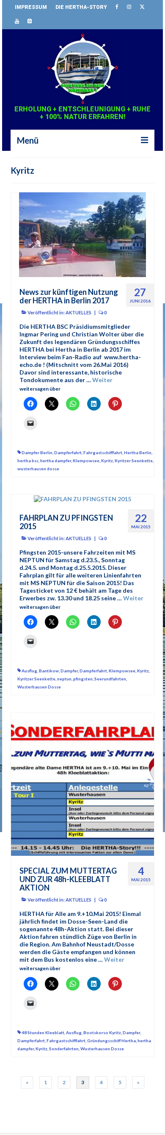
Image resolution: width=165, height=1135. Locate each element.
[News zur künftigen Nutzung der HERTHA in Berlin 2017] (82, 234)
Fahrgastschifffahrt (102, 452)
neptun (64, 678)
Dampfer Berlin (37, 452)
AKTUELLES (78, 312)
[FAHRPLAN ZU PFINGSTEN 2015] (82, 498)
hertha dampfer (55, 460)
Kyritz (107, 460)
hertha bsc (27, 460)
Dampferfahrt (68, 452)
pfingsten (83, 678)
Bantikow (49, 670)
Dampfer (69, 670)
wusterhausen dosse (38, 468)
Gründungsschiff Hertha (111, 1040)
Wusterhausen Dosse (39, 686)
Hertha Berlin (137, 452)
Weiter (102, 379)
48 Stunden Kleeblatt (43, 1032)
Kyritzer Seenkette (134, 460)
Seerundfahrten (110, 678)
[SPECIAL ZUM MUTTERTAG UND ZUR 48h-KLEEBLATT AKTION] (82, 783)
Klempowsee (86, 460)
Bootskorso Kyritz (102, 1032)
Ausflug (29, 670)
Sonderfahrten (64, 1048)
